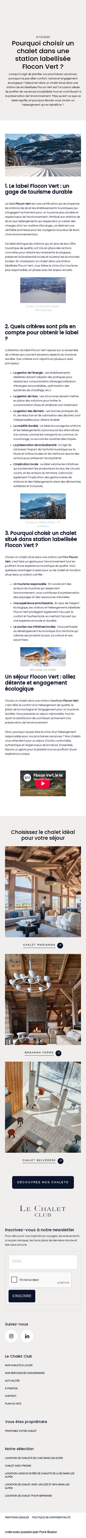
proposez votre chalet (21, 1431)
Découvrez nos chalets (43, 669)
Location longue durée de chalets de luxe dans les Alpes (39, 1475)
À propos (11, 1388)
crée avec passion (19, 1532)
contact (10, 1396)
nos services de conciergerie (25, 1373)
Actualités (12, 1380)
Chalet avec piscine (18, 1465)
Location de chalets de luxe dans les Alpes (34, 1458)
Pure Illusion (48, 1532)
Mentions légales (17, 1517)
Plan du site (13, 1403)
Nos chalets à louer (19, 1365)
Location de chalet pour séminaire (28, 1495)
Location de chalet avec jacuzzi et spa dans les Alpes (37, 1486)
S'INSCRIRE (22, 1296)
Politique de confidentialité (51, 1517)
